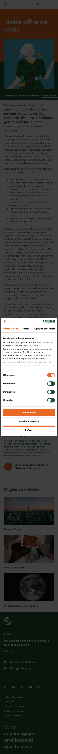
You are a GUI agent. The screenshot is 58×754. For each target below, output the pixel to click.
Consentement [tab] (10, 328)
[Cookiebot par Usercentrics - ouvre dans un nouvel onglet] (43, 321)
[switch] (51, 383)
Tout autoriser (29, 412)
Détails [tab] (26, 328)
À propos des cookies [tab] (44, 328)
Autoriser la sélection (29, 421)
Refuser (29, 430)
